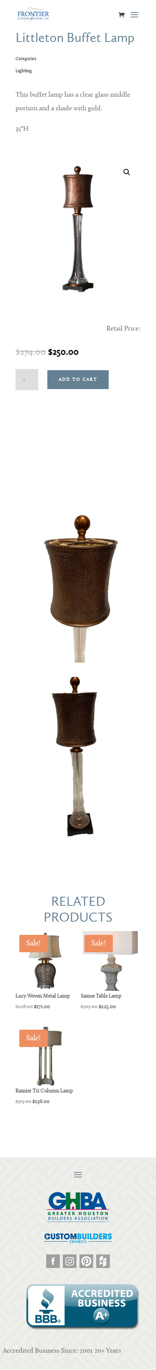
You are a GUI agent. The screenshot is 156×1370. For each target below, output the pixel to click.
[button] (127, 172)
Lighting (24, 71)
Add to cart (78, 379)
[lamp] (78, 835)
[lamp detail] (78, 660)
